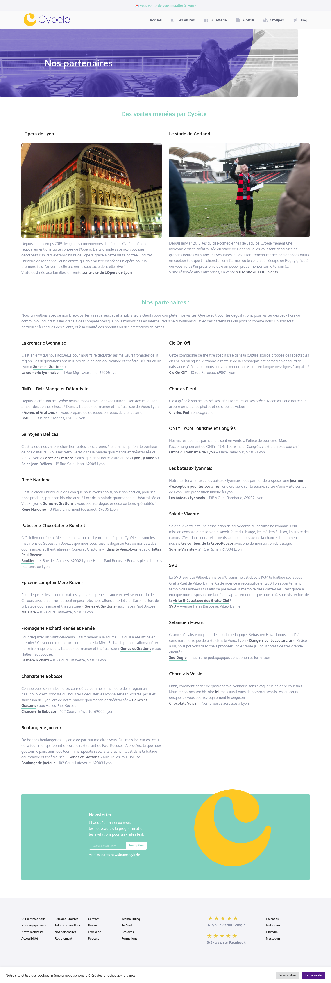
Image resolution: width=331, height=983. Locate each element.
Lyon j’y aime (143, 458)
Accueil (156, 20)
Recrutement (63, 938)
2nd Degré (178, 657)
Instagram (273, 925)
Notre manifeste (32, 932)
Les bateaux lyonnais (187, 498)
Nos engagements (33, 925)
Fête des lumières (66, 919)
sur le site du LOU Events (257, 272)
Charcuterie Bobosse (38, 711)
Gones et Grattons (48, 366)
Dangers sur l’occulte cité (270, 640)
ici (217, 692)
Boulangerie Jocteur (38, 763)
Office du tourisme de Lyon (192, 452)
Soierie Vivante (181, 549)
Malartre (28, 612)
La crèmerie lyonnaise (40, 372)
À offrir (248, 20)
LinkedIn (272, 932)
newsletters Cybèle (125, 855)
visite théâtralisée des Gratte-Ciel (201, 600)
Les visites (186, 20)
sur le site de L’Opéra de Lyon (107, 272)
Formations (129, 938)
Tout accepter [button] (313, 975)
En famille (128, 925)
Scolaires (128, 932)
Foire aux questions (68, 925)
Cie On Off (178, 372)
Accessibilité (30, 938)
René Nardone (33, 509)
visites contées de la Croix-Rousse (204, 543)
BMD (25, 418)
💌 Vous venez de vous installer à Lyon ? (165, 5)
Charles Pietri (181, 412)
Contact (93, 919)
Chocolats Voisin (183, 703)
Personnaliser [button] (288, 975)
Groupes (277, 20)
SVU (172, 606)
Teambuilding (131, 919)
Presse (92, 925)
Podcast (93, 938)
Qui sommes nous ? (34, 919)
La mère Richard (35, 660)
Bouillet (27, 560)
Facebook (272, 919)
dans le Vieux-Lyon (122, 549)
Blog (303, 20)
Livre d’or (94, 932)
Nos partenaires (65, 932)
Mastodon (273, 938)
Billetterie (218, 20)
